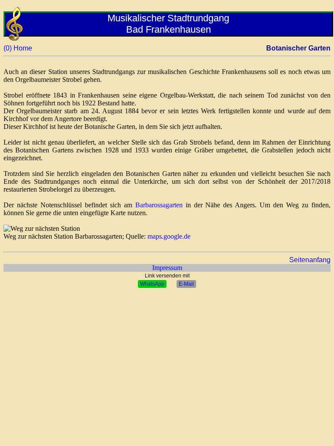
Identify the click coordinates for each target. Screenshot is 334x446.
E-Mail (186, 284)
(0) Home (17, 48)
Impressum (167, 267)
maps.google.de (168, 236)
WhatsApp (152, 284)
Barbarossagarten (159, 205)
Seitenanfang (310, 260)
